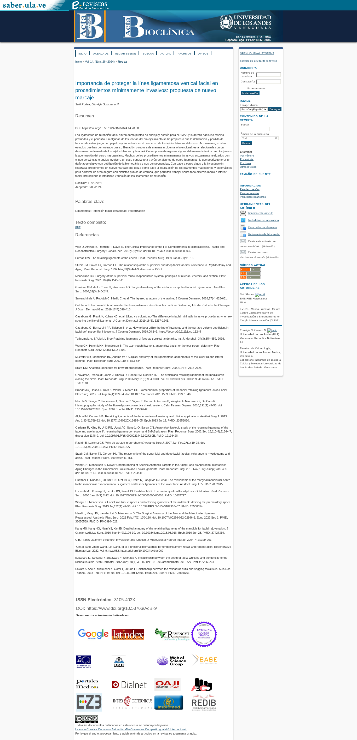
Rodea (122, 61)
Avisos (203, 53)
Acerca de (100, 53)
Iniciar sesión (125, 53)
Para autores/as (249, 193)
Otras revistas (248, 166)
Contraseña (248, 81)
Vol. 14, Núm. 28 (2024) (100, 61)
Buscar (148, 53)
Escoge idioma (249, 105)
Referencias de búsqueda (264, 234)
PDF (77, 227)
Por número (247, 155)
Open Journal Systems (257, 53)
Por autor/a (247, 159)
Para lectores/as (250, 189)
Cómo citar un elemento (262, 227)
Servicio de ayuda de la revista (258, 60)
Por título (245, 163)
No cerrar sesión (256, 88)
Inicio (82, 53)
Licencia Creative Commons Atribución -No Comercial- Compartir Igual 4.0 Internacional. (131, 729)
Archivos (185, 53)
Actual (165, 53)
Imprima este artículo (260, 213)
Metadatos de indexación (263, 220)
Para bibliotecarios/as (253, 196)
